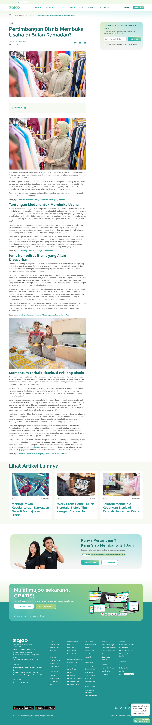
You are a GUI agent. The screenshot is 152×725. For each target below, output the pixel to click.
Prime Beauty (72, 654)
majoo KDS (71, 675)
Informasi (54, 672)
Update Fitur (54, 681)
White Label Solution (126, 651)
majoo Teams (71, 669)
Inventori (53, 657)
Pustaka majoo (90, 675)
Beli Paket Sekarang (46, 606)
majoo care (17, 680)
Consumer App (72, 666)
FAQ (51, 684)
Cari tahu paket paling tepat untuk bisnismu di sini (102, 554)
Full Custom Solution (126, 645)
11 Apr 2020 (136, 498)
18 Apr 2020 (91, 498)
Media (121, 671)
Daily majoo (89, 678)
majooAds (88, 657)
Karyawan (53, 654)
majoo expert (90, 687)
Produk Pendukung (74, 659)
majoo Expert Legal (91, 695)
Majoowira (89, 662)
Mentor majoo (89, 666)
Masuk (126, 7)
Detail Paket (106, 671)
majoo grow (89, 641)
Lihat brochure (38, 616)
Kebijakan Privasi (133, 716)
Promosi (105, 674)
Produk (36, 7)
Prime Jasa (71, 648)
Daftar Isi (19, 108)
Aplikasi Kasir (54, 645)
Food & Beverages (108, 645)
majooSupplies (90, 654)
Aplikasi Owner (55, 663)
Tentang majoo (124, 665)
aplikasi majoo (34, 447)
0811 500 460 (24, 2)
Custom (70, 7)
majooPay (88, 648)
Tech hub (16, 664)
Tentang (122, 661)
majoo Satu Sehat (73, 684)
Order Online (54, 666)
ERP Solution (123, 648)
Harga (81, 7)
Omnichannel (72, 663)
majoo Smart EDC (73, 681)
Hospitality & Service (109, 648)
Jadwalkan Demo (90, 562)
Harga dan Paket (108, 668)
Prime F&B (70, 645)
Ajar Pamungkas (20, 41)
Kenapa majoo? (55, 678)
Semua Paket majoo (75, 2)
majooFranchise (90, 645)
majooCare (53, 675)
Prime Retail (71, 651)
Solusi (59, 7)
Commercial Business (106, 658)
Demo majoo (104, 7)
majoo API (70, 672)
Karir (121, 674)
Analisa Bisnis (55, 660)
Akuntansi (53, 651)
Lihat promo (21, 616)
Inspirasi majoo (19, 15)
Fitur (52, 641)
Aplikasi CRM (54, 648)
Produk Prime (72, 641)
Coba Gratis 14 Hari (24, 606)
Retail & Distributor (108, 651)
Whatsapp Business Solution (126, 655)
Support (90, 7)
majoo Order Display (74, 678)
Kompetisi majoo (90, 669)
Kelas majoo (89, 672)
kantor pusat (18, 647)
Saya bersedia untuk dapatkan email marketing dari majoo (122, 45)
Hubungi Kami (109, 562)
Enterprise (105, 654)
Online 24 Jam (143, 721)
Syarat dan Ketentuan (117, 716)
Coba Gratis (138, 7)
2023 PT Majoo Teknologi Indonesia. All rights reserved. (33, 716)
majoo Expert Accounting (89, 691)
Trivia (29, 15)
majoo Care (12, 2)
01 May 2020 (45, 498)
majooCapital (89, 651)
